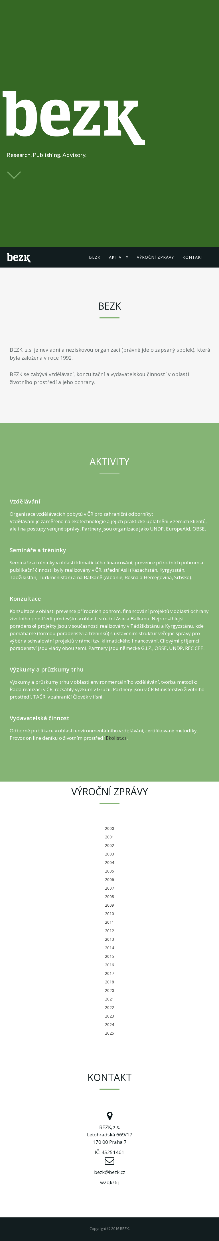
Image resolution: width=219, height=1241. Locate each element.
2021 (109, 999)
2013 (109, 939)
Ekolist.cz (116, 738)
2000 (109, 828)
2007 (109, 888)
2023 (109, 1016)
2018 (109, 982)
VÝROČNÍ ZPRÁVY (155, 257)
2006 (109, 879)
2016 (109, 964)
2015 (109, 956)
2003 (109, 854)
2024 (109, 1024)
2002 (109, 845)
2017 (109, 973)
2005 (109, 871)
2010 (109, 913)
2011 (109, 922)
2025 (109, 1033)
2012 (109, 930)
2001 (109, 837)
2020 (109, 990)
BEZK (94, 257)
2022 (109, 1007)
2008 (109, 896)
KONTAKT (193, 257)
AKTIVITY (118, 257)
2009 (109, 905)
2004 (109, 862)
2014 (109, 947)
